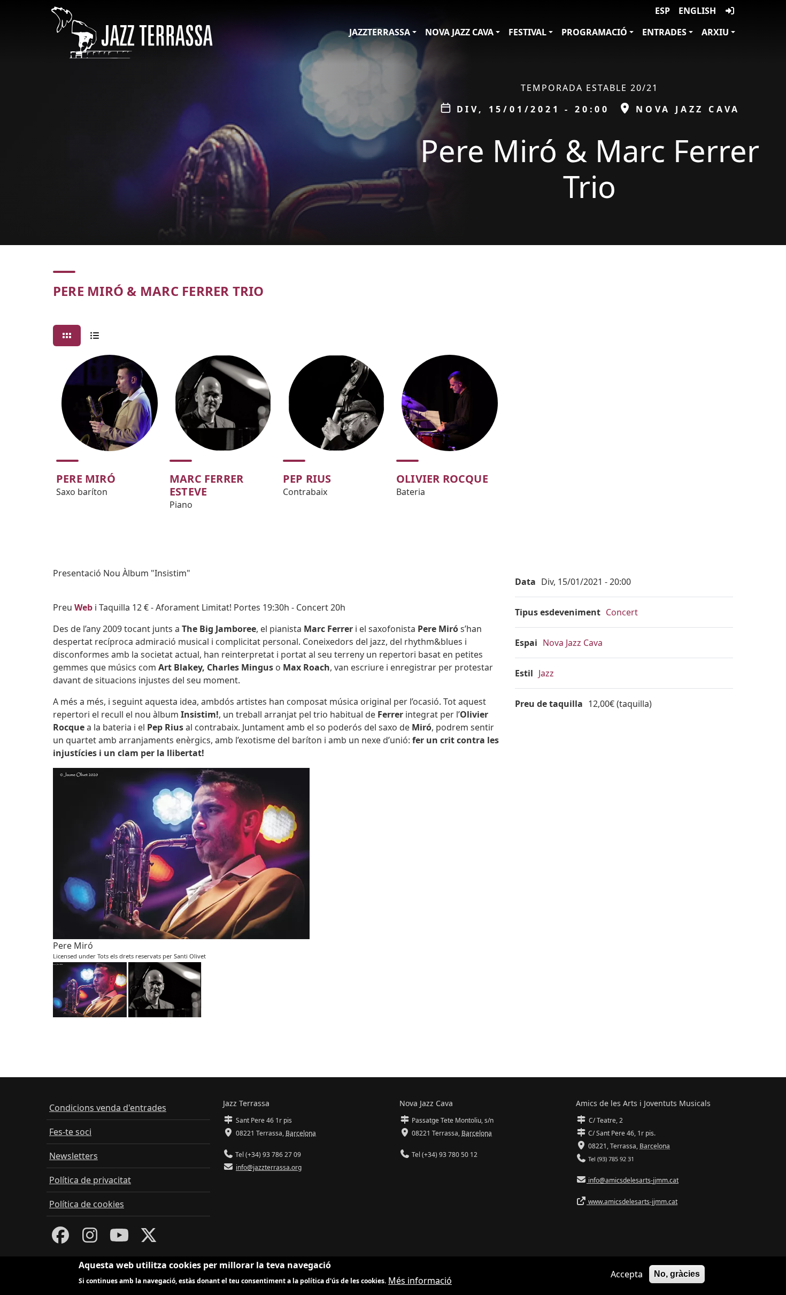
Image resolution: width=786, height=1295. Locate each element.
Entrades (664, 32)
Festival (527, 32)
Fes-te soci (70, 1132)
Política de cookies (86, 1204)
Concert (622, 612)
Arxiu (715, 32)
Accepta (627, 1274)
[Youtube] (119, 1238)
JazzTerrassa (379, 32)
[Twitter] (148, 1238)
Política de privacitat (90, 1180)
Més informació (420, 1280)
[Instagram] (90, 1238)
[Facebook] (60, 1238)
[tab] (67, 335)
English (697, 11)
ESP (662, 11)
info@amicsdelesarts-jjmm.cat (633, 1180)
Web (83, 607)
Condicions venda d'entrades (107, 1108)
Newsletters (73, 1156)
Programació (594, 32)
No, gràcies (677, 1273)
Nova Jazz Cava (459, 32)
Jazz (546, 673)
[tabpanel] (393, 437)
